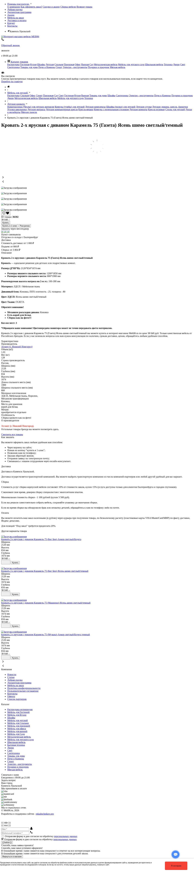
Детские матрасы (36, 109)
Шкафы (41, 64)
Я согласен (176, 866)
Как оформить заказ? (31, 6)
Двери (176, 64)
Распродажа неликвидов (20, 709)
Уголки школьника (17, 109)
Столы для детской (175, 109)
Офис (78, 64)
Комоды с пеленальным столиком (111, 109)
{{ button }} (7, 842)
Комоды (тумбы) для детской (70, 106)
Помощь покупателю (18, 4)
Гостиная (25, 64)
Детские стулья (144, 106)
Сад (91, 64)
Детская (50, 64)
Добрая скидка (14, 9)
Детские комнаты (138, 109)
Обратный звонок (10, 45)
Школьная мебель (154, 64)
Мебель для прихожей (18, 726)
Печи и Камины (46, 67)
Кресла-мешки (85, 109)
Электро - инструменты (75, 67)
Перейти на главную (12, 81)
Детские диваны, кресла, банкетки (170, 106)
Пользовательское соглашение (22, 691)
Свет (182, 64)
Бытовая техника (16, 745)
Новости (11, 674)
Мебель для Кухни (16, 715)
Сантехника (13, 67)
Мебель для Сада (16, 734)
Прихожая (69, 64)
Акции (10, 15)
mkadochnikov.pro (45, 814)
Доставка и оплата (16, 20)
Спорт (59, 67)
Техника (168, 64)
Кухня (33, 64)
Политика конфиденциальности (23, 688)
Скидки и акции (51, 6)
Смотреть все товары (12, 434)
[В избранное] (5, 562)
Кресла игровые (156, 109)
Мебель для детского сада (131, 64)
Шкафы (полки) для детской (120, 106)
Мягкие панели (29, 112)
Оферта (11, 696)
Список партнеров (17, 699)
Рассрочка (25, 226)
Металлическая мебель (105, 64)
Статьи (11, 677)
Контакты (12, 26)
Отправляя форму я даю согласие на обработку (41, 836)
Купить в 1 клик (9, 226)
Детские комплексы (95, 106)
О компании (13, 6)
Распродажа (13, 64)
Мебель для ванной (17, 731)
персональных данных (65, 836)
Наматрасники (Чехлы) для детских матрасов (30, 106)
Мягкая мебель (117, 67)
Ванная (85, 64)
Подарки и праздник (98, 67)
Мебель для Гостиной (18, 712)
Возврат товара (84, 6)
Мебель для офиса (16, 728)
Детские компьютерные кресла (62, 109)
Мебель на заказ (15, 17)
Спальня (58, 64)
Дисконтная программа (19, 12)
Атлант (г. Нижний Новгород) (16, 346)
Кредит (11, 23)
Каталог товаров (19, 61)
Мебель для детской (17, 720)
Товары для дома (29, 67)
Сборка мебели (68, 6)
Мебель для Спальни (18, 723)
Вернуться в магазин (12, 856)
